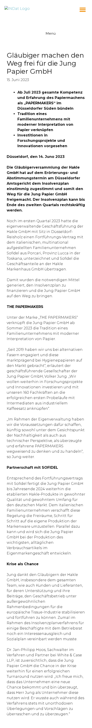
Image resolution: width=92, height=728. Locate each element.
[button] (82, 9)
